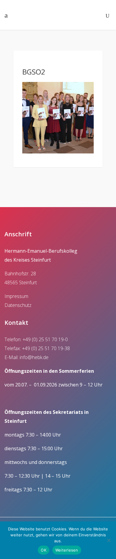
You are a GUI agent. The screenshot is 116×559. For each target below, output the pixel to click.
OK (43, 550)
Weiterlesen (66, 550)
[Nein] (109, 540)
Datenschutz (18, 305)
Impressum (16, 296)
